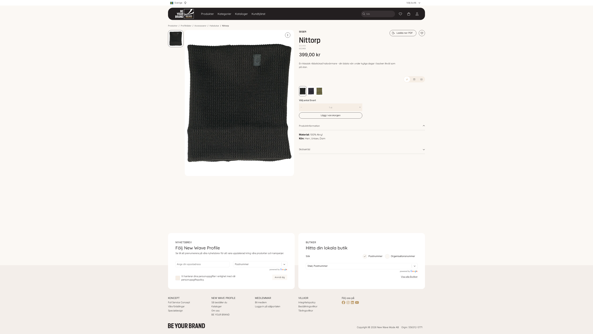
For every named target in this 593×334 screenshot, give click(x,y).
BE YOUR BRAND (220, 314)
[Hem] (184, 14)
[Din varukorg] (409, 14)
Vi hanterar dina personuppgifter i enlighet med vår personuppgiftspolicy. (208, 278)
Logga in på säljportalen (267, 306)
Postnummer (375, 256)
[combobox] (235, 264)
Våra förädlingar (176, 306)
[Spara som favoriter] (400, 14)
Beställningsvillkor (307, 306)
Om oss (215, 310)
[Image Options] (287, 35)
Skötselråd (304, 149)
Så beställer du (219, 302)
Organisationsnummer (403, 256)
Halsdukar (214, 25)
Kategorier (224, 14)
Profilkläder (186, 25)
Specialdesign (175, 310)
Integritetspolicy (306, 302)
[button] (239, 103)
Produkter (207, 14)
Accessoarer (200, 25)
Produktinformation (309, 125)
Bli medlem (261, 302)
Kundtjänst (258, 14)
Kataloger (241, 14)
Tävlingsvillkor (305, 310)
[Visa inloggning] (417, 14)
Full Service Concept (179, 302)
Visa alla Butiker (409, 276)
